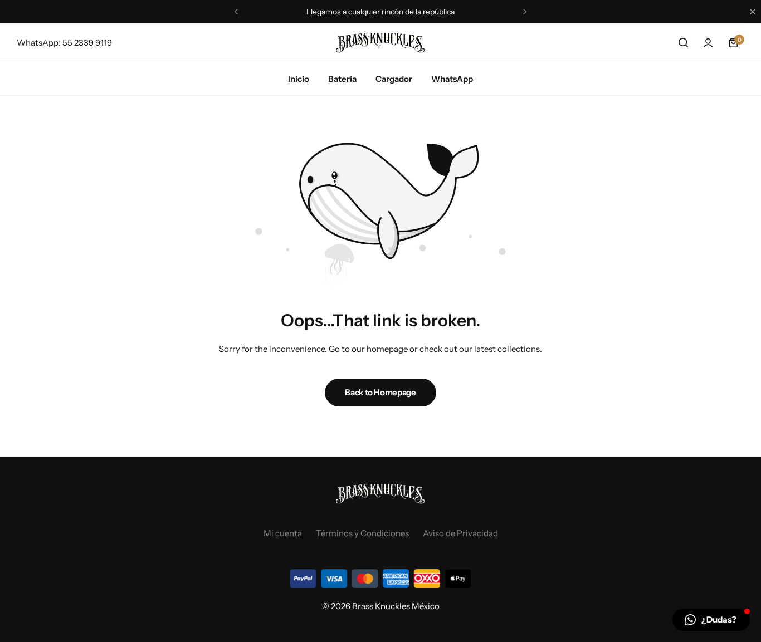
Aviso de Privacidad (460, 533)
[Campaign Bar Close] (752, 11)
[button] (236, 11)
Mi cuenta (283, 533)
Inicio (298, 78)
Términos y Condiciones (362, 533)
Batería (342, 78)
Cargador (393, 78)
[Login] (708, 43)
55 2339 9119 (87, 42)
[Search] (683, 43)
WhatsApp (452, 78)
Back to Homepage (380, 392)
